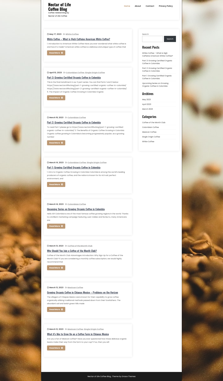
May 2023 (146, 99)
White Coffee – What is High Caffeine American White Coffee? (78, 39)
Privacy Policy (166, 6)
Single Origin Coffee (95, 72)
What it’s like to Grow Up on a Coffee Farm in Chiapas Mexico (78, 334)
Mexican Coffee (75, 287)
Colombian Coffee (75, 72)
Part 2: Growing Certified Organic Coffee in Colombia (74, 122)
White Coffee (72, 34)
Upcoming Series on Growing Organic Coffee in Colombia (76, 209)
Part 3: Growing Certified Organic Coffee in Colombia (74, 77)
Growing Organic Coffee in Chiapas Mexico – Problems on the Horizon (82, 292)
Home (127, 6)
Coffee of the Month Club (80, 246)
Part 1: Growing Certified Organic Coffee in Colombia (73, 167)
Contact (150, 6)
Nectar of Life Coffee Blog (59, 6)
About (138, 6)
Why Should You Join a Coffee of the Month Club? (72, 251)
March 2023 (147, 109)
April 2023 (146, 104)
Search (145, 34)
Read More (54, 53)
